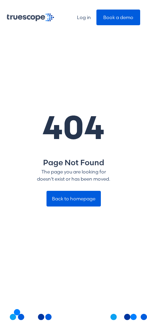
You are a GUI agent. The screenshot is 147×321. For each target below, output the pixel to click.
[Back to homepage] (73, 199)
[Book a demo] (118, 17)
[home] (30, 17)
